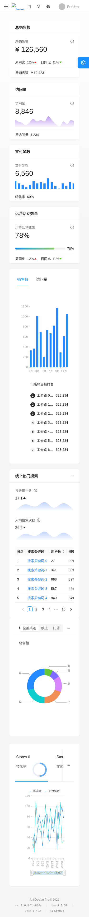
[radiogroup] (41, 628)
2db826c (36, 905)
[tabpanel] (44, 379)
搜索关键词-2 (37, 579)
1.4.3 (37, 910)
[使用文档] (29, 6)
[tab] (31, 765)
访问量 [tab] (41, 279)
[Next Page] (71, 609)
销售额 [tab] (22, 279)
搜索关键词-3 (37, 589)
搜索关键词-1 (37, 570)
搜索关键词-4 (37, 598)
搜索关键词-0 (37, 561)
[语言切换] (48, 6)
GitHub (59, 910)
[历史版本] (38, 6)
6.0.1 (25, 905)
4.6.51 (62, 905)
